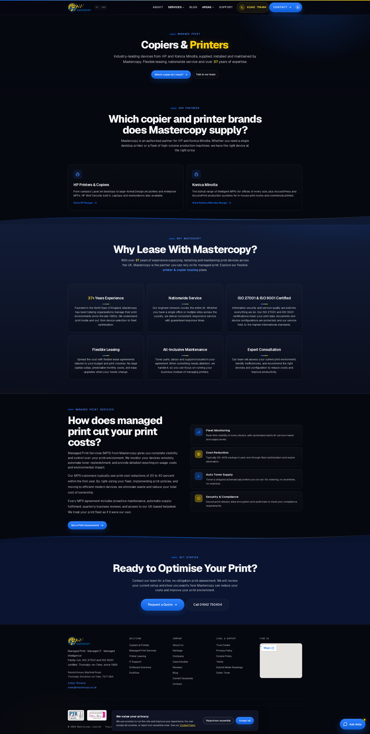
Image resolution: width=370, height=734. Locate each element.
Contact (282, 7)
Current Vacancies (183, 678)
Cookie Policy (224, 656)
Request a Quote (160, 605)
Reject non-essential (218, 720)
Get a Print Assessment (85, 525)
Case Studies (180, 661)
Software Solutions (140, 667)
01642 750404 (256, 7)
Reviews (177, 667)
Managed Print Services (142, 650)
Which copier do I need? (171, 74)
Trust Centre (223, 645)
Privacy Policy (224, 650)
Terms (219, 661)
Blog (193, 7)
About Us (178, 645)
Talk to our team (205, 74)
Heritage (177, 650)
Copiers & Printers (139, 645)
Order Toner (223, 672)
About (158, 7)
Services (175, 7)
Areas (206, 7)
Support (226, 7)
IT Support (135, 661)
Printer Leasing (137, 656)
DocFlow (134, 672)
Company (178, 656)
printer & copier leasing (180, 270)
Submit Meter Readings (229, 667)
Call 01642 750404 (207, 605)
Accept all (245, 720)
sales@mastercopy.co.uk (82, 687)
